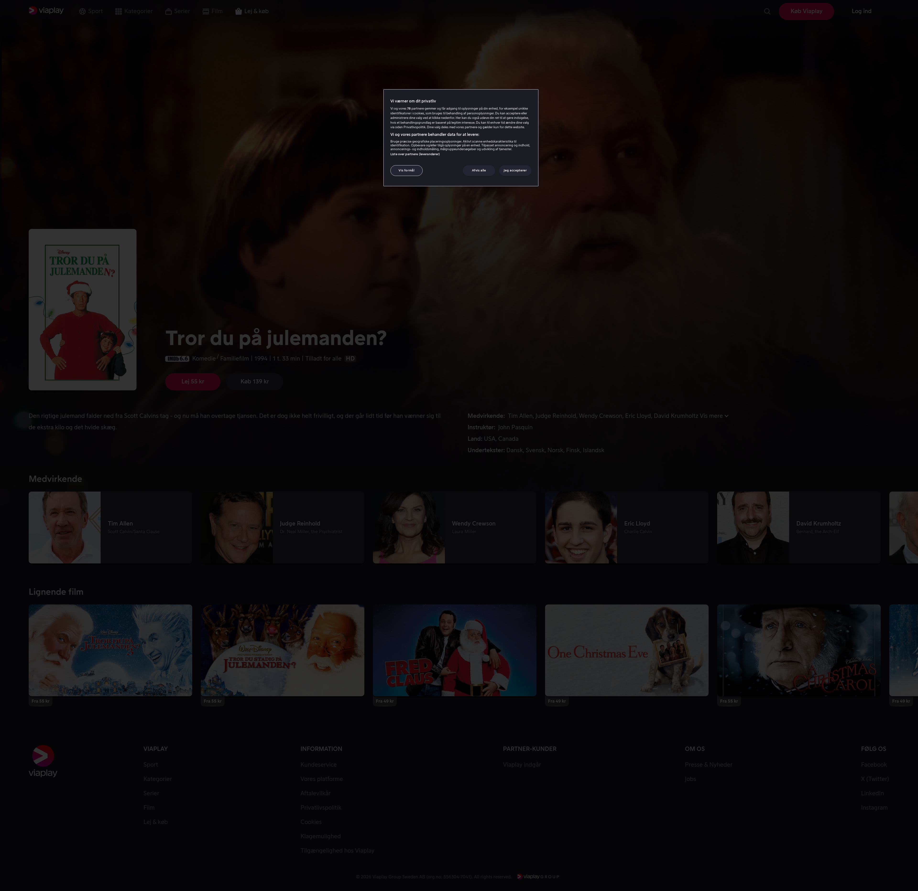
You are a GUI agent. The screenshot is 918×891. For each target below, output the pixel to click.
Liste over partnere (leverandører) (415, 154)
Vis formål (407, 170)
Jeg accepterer (515, 170)
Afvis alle (479, 170)
